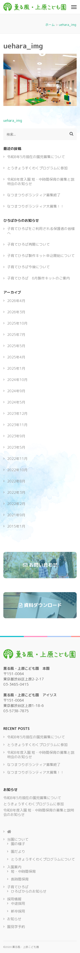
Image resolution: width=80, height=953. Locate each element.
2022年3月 (16, 492)
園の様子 (18, 843)
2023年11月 (17, 424)
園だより (18, 851)
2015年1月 (16, 526)
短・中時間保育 (23, 871)
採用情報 (14, 899)
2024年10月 (17, 379)
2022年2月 (16, 503)
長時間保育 (20, 879)
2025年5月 (16, 345)
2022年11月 (17, 458)
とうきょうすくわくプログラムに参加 (37, 168)
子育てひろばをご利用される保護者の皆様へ (41, 230)
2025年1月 (16, 368)
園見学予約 (16, 926)
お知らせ (14, 919)
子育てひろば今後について (28, 266)
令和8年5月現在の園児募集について (36, 156)
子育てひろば (17, 886)
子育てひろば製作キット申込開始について (41, 255)
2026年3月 (16, 312)
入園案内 (14, 867)
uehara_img (12, 120)
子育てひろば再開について (28, 244)
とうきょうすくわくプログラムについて (43, 859)
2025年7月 (16, 334)
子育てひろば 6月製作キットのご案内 (38, 278)
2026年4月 (16, 300)
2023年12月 (17, 413)
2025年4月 (16, 357)
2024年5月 (16, 402)
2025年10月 (17, 323)
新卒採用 (18, 911)
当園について (17, 839)
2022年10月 (17, 469)
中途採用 (18, 903)
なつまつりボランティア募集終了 (33, 195)
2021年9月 (16, 515)
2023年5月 (16, 447)
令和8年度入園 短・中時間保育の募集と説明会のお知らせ (40, 181)
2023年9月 (16, 436)
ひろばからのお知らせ (28, 891)
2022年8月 (16, 481)
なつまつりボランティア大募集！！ (35, 206)
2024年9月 (16, 390)
